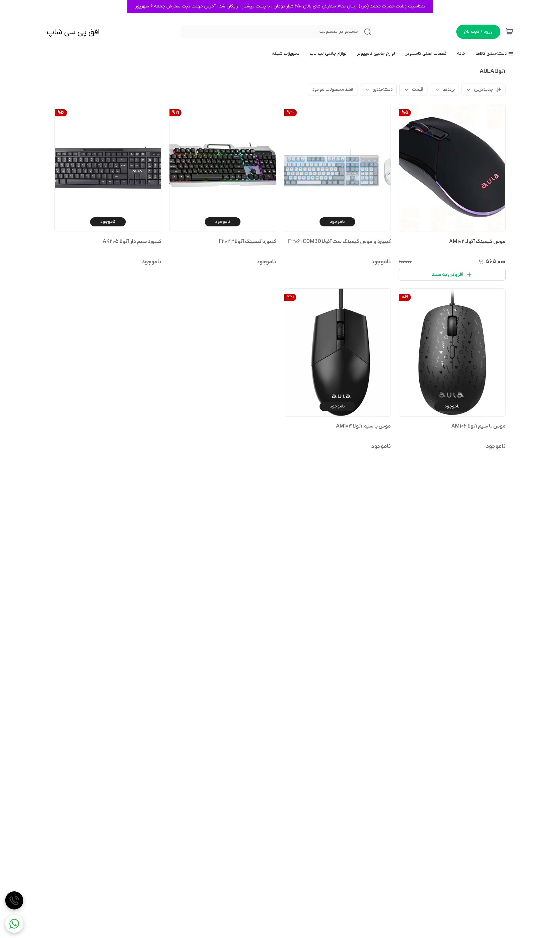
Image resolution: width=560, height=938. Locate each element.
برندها (449, 89)
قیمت (417, 89)
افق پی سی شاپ (73, 32)
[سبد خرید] (509, 32)
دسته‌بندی (382, 89)
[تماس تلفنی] (14, 900)
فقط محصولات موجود (332, 89)
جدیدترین (483, 89)
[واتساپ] (14, 924)
